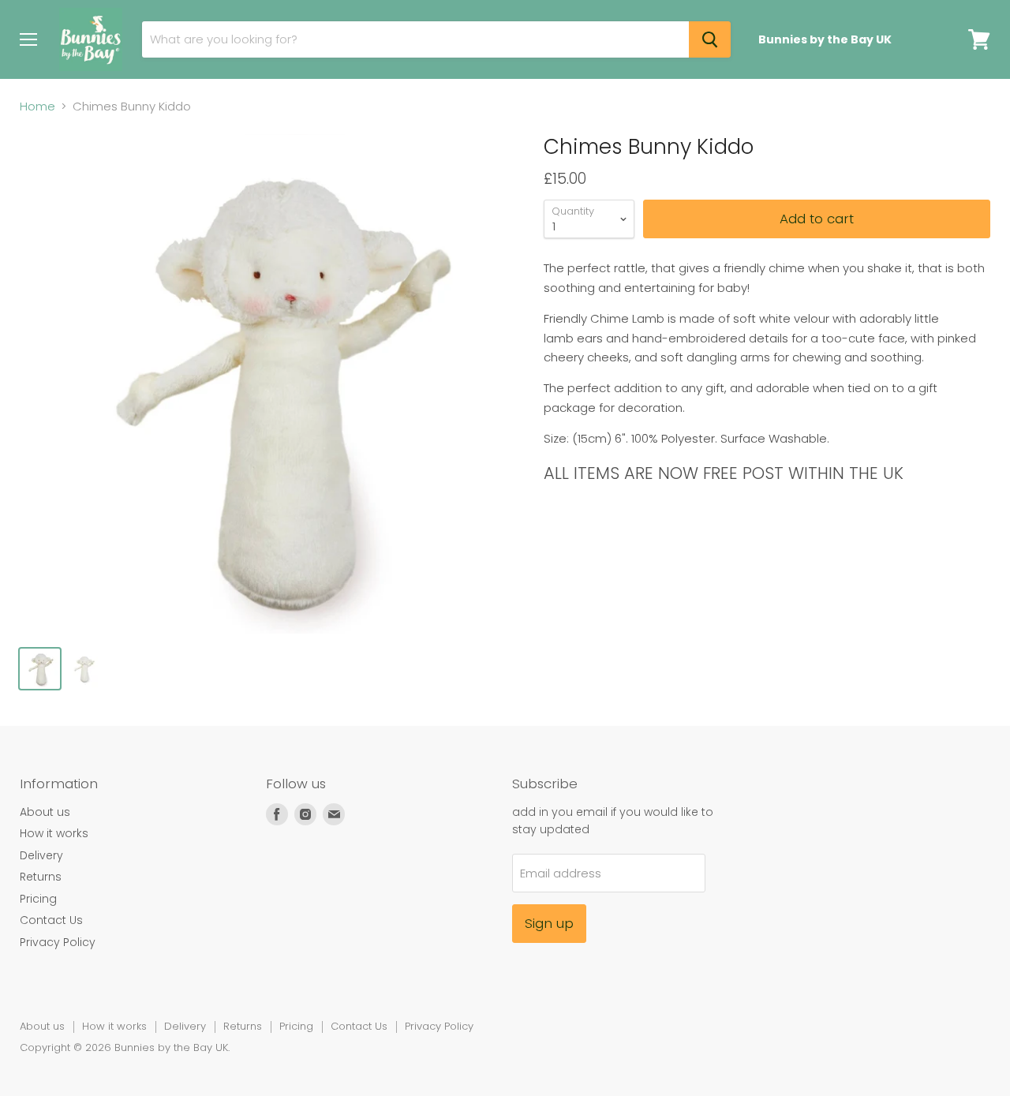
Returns (41, 877)
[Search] (710, 39)
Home (37, 106)
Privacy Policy (57, 942)
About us (45, 812)
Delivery (41, 855)
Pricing (38, 899)
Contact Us (51, 920)
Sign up (549, 923)
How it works (54, 833)
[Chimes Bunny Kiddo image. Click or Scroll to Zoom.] (269, 384)
